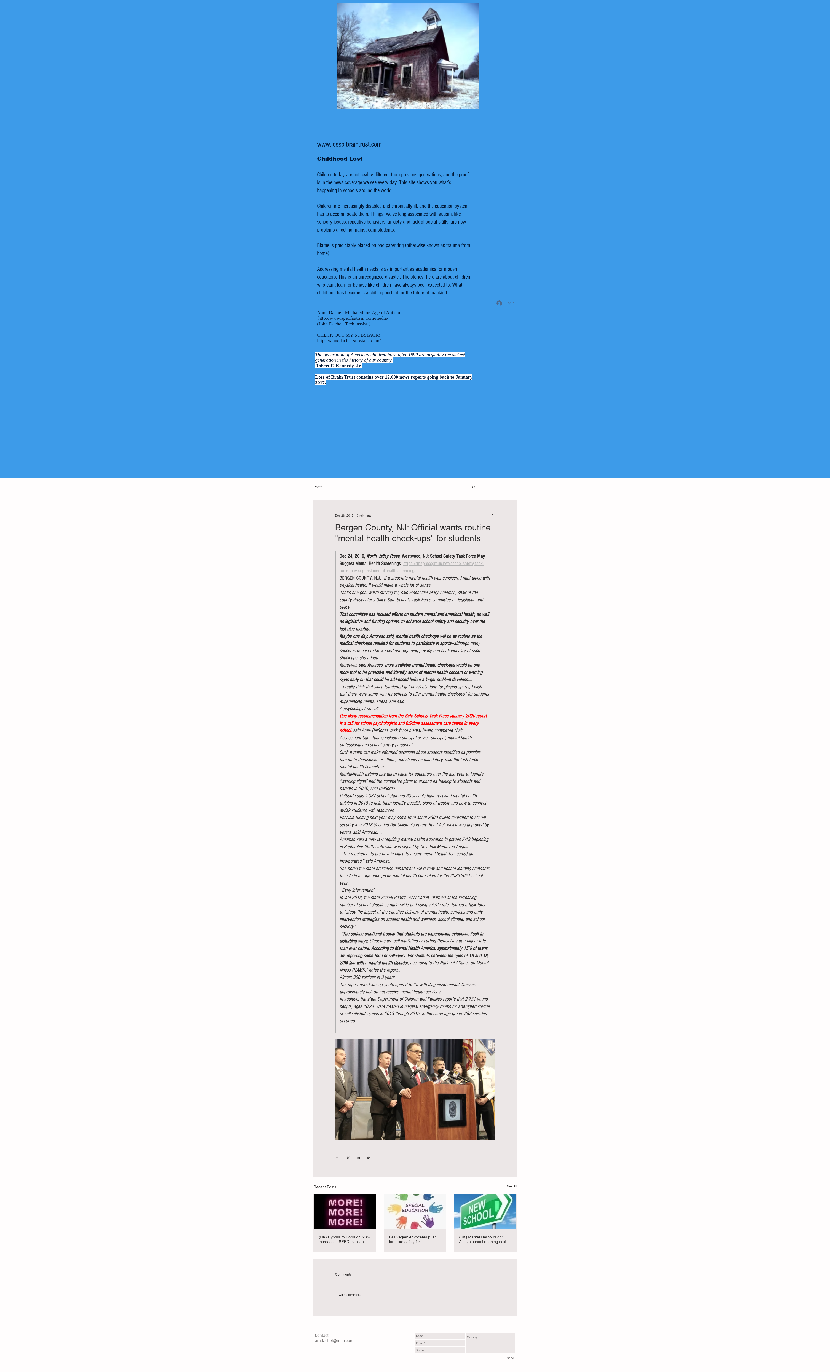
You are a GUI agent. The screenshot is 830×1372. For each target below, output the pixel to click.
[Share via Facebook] (337, 1157)
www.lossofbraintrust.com (349, 144)
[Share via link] (369, 1157)
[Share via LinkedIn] (358, 1157)
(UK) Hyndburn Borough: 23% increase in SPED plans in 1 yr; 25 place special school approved (344, 1239)
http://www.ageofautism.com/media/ (353, 318)
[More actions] (492, 515)
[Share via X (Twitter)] (348, 1157)
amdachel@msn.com (334, 1340)
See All (512, 1186)
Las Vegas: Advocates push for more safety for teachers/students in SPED (413, 1239)
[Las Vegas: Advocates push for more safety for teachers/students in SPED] (415, 1211)
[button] (474, 487)
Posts (317, 487)
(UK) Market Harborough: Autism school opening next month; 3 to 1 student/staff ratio (482, 1239)
